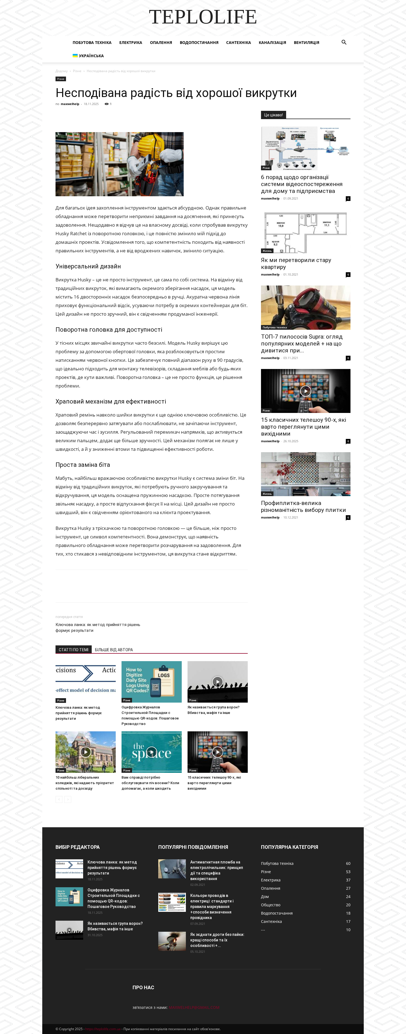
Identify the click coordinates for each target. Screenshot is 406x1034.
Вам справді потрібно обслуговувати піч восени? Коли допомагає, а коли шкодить (150, 782)
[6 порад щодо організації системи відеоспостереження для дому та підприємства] (305, 148)
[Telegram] (111, 116)
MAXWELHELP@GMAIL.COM (194, 1007)
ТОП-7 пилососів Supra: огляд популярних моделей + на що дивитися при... (302, 343)
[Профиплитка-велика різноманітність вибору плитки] (305, 474)
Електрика (130, 42)
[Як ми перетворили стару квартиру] (305, 231)
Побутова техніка (92, 42)
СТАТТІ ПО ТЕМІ (73, 650)
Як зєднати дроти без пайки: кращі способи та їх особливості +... (217, 940)
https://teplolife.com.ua (103, 1029)
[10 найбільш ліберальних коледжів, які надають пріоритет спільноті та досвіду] (86, 752)
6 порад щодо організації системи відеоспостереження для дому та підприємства (302, 184)
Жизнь (267, 251)
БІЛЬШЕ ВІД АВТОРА (114, 650)
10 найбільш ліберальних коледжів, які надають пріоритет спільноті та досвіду (85, 782)
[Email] (137, 116)
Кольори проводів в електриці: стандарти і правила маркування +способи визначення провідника (211, 906)
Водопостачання (199, 42)
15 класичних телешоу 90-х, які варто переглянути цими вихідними (214, 782)
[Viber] (99, 116)
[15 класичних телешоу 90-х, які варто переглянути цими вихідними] (218, 752)
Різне (77, 71)
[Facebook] (61, 116)
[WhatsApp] (124, 116)
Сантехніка (238, 42)
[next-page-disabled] (67, 799)
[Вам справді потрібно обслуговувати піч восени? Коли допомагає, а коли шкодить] (152, 752)
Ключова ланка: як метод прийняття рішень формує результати (98, 627)
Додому (62, 71)
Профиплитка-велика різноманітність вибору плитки (303, 506)
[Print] (149, 116)
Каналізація (272, 42)
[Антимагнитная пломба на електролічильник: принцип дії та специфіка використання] (172, 868)
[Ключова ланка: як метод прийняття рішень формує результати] (86, 682)
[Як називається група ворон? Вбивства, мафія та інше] (218, 682)
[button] (343, 43)
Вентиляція (306, 42)
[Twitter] (86, 116)
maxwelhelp (70, 104)
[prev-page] (59, 799)
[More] (163, 116)
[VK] (73, 116)
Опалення (161, 42)
